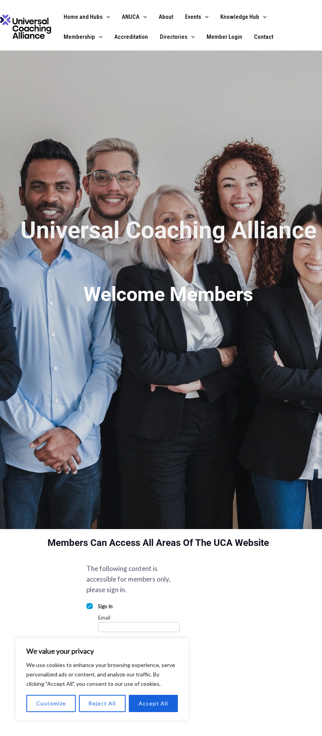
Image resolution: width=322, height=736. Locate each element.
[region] (102, 679)
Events (193, 16)
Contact (263, 36)
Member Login (224, 36)
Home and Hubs (83, 16)
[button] (106, 16)
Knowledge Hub (239, 16)
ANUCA (130, 16)
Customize (51, 703)
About (166, 16)
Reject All (102, 703)
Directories (173, 36)
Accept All (153, 703)
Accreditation (131, 36)
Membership (79, 36)
